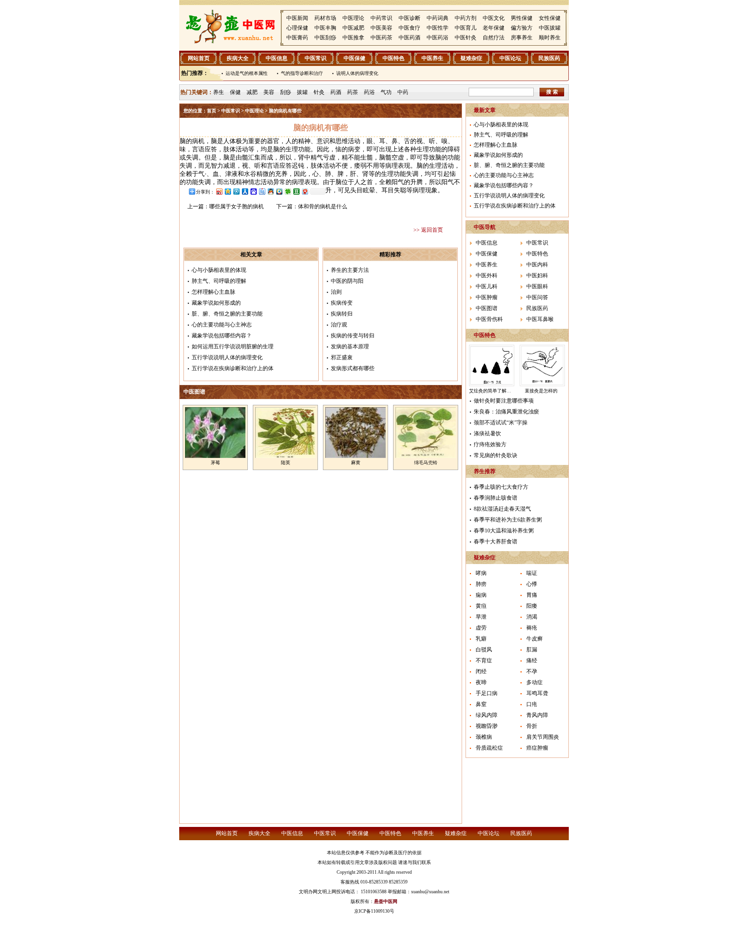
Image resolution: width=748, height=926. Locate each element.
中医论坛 (510, 58)
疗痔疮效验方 (490, 444)
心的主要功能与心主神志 (222, 325)
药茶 (352, 92)
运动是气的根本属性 (247, 73)
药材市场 (325, 18)
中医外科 (486, 276)
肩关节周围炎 (542, 737)
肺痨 (481, 584)
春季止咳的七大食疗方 (501, 487)
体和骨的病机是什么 (322, 206)
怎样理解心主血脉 (213, 292)
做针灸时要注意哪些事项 (504, 401)
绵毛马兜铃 (426, 462)
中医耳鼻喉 (540, 319)
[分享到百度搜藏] (253, 191)
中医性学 (437, 28)
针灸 (319, 92)
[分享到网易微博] (304, 191)
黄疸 (481, 606)
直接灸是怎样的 (541, 391)
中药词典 (437, 18)
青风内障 (537, 715)
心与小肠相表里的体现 (219, 270)
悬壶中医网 (385, 901)
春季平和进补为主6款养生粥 (508, 520)
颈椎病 (484, 737)
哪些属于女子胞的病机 (236, 206)
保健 (235, 92)
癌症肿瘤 (537, 748)
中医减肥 (353, 28)
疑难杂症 (471, 58)
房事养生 (522, 38)
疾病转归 (342, 314)
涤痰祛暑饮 (487, 433)
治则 (336, 292)
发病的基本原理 (350, 346)
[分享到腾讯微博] (236, 191)
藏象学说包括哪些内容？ (222, 336)
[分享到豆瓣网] (296, 191)
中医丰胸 (325, 28)
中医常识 (315, 58)
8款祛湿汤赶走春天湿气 (502, 509)
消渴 (531, 617)
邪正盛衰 (342, 357)
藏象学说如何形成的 (216, 303)
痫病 (481, 595)
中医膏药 (297, 38)
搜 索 (552, 92)
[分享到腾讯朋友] (287, 191)
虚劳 (481, 628)
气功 (386, 92)
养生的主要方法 (350, 270)
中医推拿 (353, 38)
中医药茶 (381, 38)
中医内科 (537, 265)
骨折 (531, 726)
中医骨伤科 (489, 319)
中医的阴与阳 (347, 281)
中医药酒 (409, 38)
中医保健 (354, 58)
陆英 (285, 462)
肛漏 (531, 650)
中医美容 (381, 28)
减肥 (252, 92)
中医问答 (537, 297)
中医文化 (494, 18)
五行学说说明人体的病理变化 (227, 357)
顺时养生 (550, 38)
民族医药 (549, 58)
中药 (402, 92)
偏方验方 (522, 28)
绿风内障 (486, 715)
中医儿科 (486, 286)
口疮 (531, 704)
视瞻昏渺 (486, 726)
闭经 (481, 671)
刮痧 (285, 92)
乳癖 (481, 639)
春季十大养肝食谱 (495, 542)
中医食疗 (409, 28)
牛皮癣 (534, 639)
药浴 (369, 92)
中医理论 (353, 18)
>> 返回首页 (428, 230)
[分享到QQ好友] (270, 191)
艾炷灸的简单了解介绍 (492, 391)
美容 (268, 92)
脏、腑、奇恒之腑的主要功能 (227, 314)
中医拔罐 (550, 28)
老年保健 (494, 28)
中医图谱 (486, 308)
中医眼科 (537, 286)
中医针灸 (465, 38)
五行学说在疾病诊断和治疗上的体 (232, 368)
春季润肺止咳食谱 (495, 498)
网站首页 (199, 58)
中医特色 (393, 58)
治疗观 (339, 325)
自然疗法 (494, 38)
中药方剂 (465, 18)
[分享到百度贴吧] (262, 191)
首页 (211, 111)
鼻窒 (481, 704)
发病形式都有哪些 (352, 368)
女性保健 (550, 18)
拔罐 (302, 92)
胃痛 (531, 595)
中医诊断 (409, 18)
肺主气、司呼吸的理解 (219, 281)
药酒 (335, 92)
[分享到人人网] (244, 191)
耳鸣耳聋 (537, 693)
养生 (218, 92)
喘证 (531, 573)
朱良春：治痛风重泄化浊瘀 (506, 412)
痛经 (531, 660)
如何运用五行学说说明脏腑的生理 (232, 346)
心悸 (531, 584)
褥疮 (531, 628)
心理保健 (297, 28)
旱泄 (481, 617)
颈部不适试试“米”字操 (500, 423)
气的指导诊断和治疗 (302, 73)
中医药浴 (437, 38)
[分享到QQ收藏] (279, 191)
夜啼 (481, 682)
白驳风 (484, 650)
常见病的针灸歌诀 (495, 455)
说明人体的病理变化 (357, 73)
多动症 (534, 682)
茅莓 (215, 462)
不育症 (484, 660)
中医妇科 (537, 276)
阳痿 (531, 606)
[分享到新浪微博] (219, 191)
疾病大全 (238, 58)
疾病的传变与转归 (352, 336)
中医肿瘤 (486, 297)
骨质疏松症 (489, 748)
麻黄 (355, 462)
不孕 (531, 671)
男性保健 (522, 18)
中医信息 (277, 58)
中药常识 (381, 18)
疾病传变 (342, 303)
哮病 (481, 573)
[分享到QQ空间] (227, 191)
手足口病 (486, 693)
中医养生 (432, 58)
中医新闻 (297, 18)
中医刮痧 (325, 38)
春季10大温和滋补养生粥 (504, 531)
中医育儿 (465, 28)
